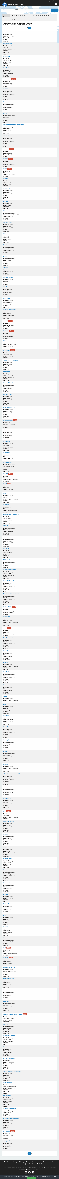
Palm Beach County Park (9, 637)
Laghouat (5, 1024)
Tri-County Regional (8, 821)
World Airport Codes (15, 4)
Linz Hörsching (7, 883)
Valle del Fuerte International (11, 514)
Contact (39, 1164)
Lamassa (5, 473)
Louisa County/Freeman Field (11, 1118)
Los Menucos (6, 452)
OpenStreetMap (23, 1169)
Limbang (5, 525)
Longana (5, 926)
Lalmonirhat (6, 298)
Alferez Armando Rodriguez (10, 360)
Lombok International (9, 1035)
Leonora (5, 787)
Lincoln (5, 751)
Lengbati (5, 662)
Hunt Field (6, 672)
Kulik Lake (6, 89)
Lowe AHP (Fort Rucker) (9, 1058)
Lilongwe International (9, 382)
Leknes (5, 113)
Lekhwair (5, 201)
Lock (4, 915)
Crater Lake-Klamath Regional (11, 593)
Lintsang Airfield (7, 740)
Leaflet (13, 1167)
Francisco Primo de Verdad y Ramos (12, 1014)
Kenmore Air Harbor (8, 43)
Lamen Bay (6, 650)
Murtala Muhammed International (12, 1071)
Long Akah (6, 67)
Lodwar (5, 990)
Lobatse (5, 1046)
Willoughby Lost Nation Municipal (12, 774)
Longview (5, 957)
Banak (5, 102)
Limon (5, 483)
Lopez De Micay (7, 607)
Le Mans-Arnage (7, 462)
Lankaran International (9, 309)
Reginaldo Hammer (8, 277)
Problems (22, 1164)
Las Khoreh (6, 149)
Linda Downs (6, 350)
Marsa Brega (6, 559)
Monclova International (9, 1108)
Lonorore (5, 685)
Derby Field (6, 1001)
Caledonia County (8, 394)
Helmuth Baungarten (8, 978)
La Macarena (6, 441)
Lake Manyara (7, 211)
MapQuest (52, 1167)
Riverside (5, 245)
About (6, 1162)
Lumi (4, 493)
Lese (4, 704)
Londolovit (6, 847)
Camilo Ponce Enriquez (9, 967)
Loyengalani (6, 1141)
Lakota (5, 168)
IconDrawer (25, 1167)
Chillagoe (5, 267)
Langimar (5, 764)
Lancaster (5, 834)
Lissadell (5, 321)
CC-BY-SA (37, 1169)
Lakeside (5, 159)
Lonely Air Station (8, 727)
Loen (4, 947)
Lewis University (7, 1082)
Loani (4, 811)
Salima (5, 430)
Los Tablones (6, 1131)
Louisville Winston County (10, 580)
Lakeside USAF (7, 79)
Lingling (5, 256)
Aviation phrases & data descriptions (43, 1162)
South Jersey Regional (9, 407)
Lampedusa (6, 548)
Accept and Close (31, 1177)
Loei (4, 938)
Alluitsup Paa (6, 371)
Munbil (5, 696)
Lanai (4, 870)
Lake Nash (6, 715)
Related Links (31, 1164)
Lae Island (6, 504)
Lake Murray (6, 616)
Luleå (4, 233)
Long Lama (6, 330)
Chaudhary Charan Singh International (13, 124)
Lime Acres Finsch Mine (9, 569)
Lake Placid (6, 136)
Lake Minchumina (8, 420)
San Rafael (6, 904)
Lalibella (5, 287)
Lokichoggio (6, 56)
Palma (5, 628)
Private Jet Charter (24, 1162)
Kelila (4, 340)
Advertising (13, 1162)
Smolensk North (7, 858)
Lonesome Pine (7, 798)
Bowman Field (7, 1095)
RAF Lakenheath (7, 222)
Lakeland (5, 32)
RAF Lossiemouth (8, 537)
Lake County (6, 188)
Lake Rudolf (6, 178)
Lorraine (5, 894)
